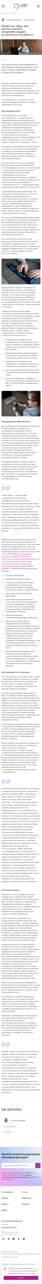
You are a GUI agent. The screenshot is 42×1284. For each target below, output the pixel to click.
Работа (13, 13)
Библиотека (27, 1198)
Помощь (5, 1198)
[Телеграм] (8, 1238)
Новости (5, 1204)
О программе (7, 1192)
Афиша (4, 1210)
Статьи (5, 13)
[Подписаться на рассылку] (37, 1165)
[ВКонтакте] (3, 1238)
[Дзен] (13, 1238)
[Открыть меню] (3, 6)
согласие (32, 1273)
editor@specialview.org (9, 1227)
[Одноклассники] (18, 1238)
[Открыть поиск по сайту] (38, 6)
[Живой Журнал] (23, 1238)
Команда (25, 1204)
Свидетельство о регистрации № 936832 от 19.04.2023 (21, 1254)
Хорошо (21, 1278)
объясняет (16, 528)
